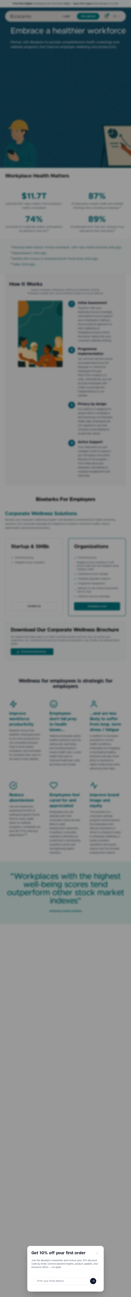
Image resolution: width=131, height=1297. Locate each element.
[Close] (96, 1253)
